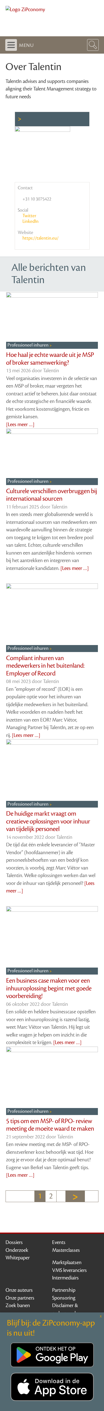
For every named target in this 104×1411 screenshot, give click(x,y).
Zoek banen (18, 1305)
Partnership (63, 1290)
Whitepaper (18, 1257)
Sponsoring (63, 1298)
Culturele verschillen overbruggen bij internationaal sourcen (51, 495)
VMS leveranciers (69, 1270)
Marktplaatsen (67, 1262)
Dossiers (14, 1242)
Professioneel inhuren (28, 345)
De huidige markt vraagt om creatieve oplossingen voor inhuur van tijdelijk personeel (48, 821)
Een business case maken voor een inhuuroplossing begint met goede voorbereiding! (49, 988)
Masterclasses (66, 1250)
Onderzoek (17, 1250)
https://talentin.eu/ (40, 238)
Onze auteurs (19, 1290)
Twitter (29, 216)
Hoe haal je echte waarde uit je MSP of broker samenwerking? (50, 359)
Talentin (51, 370)
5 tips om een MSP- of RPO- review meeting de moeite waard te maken (50, 1125)
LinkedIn (30, 221)
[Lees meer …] (20, 424)
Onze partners (20, 1298)
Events (58, 1242)
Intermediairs (65, 1277)
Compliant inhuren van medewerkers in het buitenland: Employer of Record (45, 666)
